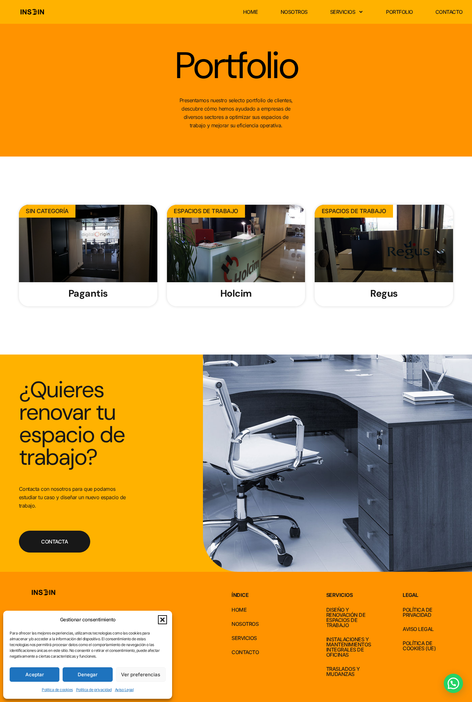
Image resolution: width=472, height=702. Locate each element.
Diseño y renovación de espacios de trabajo (346, 617)
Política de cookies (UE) (419, 646)
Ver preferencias (140, 674)
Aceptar (34, 674)
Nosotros (294, 12)
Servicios (342, 12)
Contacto (449, 12)
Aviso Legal (124, 689)
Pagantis (88, 293)
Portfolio (399, 12)
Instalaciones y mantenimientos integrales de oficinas (348, 647)
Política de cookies (57, 689)
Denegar (88, 674)
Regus (384, 293)
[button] (162, 619)
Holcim (236, 293)
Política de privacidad (94, 689)
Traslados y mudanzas (343, 671)
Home (250, 12)
